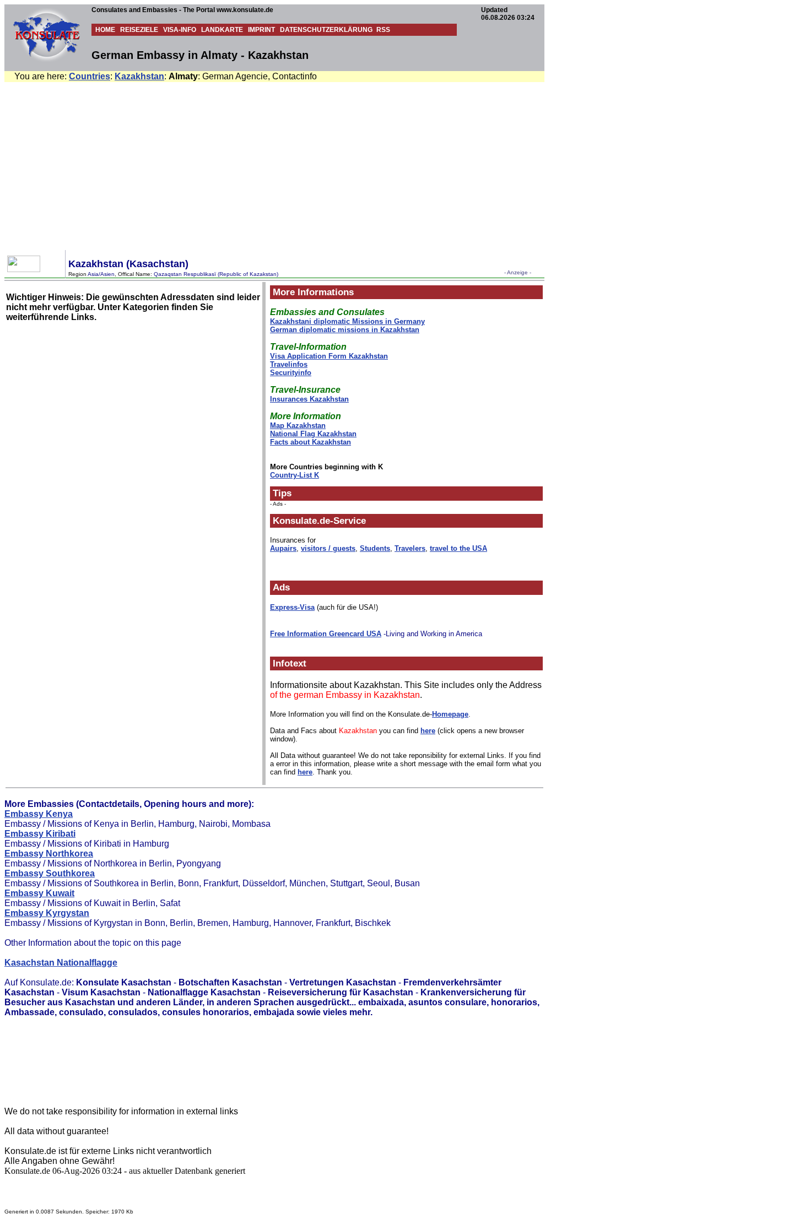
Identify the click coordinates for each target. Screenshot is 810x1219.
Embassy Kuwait (39, 893)
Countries (89, 76)
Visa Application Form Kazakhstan (329, 356)
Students (375, 548)
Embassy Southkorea (49, 873)
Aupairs (283, 548)
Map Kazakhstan (298, 425)
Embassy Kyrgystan (46, 913)
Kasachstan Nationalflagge (60, 962)
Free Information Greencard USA (325, 634)
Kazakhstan (139, 76)
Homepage (450, 714)
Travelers (410, 548)
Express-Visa (292, 607)
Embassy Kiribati (39, 833)
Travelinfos (288, 364)
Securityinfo (290, 373)
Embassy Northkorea (48, 853)
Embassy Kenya (38, 814)
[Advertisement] (407, 165)
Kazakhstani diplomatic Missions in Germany (347, 321)
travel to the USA (458, 548)
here (427, 731)
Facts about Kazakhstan (310, 442)
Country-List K (294, 475)
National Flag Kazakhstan (313, 434)
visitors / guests (328, 548)
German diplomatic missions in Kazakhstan (344, 330)
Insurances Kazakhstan (309, 399)
